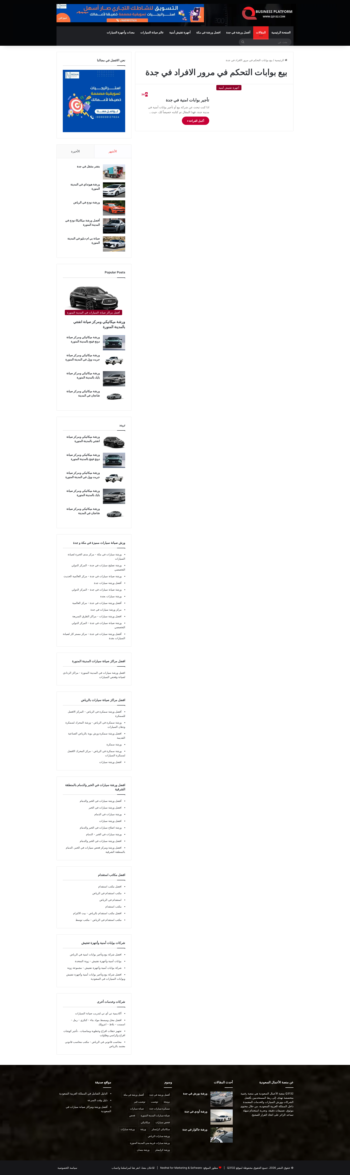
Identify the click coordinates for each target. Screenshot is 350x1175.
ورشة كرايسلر (162, 1149)
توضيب (154, 1101)
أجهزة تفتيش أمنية (180, 32)
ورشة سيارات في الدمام (108, 814)
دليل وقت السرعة (98, 1100)
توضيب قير (139, 1101)
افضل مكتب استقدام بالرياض (105, 913)
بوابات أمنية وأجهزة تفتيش (106, 961)
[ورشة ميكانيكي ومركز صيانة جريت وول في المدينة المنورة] (114, 360)
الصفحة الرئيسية (281, 32)
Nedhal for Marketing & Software (180, 1167)
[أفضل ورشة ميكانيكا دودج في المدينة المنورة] (114, 226)
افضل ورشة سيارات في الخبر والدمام (101, 840)
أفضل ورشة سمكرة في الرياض (104, 711)
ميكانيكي (145, 1122)
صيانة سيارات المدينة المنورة (155, 1115)
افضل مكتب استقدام (110, 886)
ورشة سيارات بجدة (111, 596)
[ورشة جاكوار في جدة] (221, 1135)
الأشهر (113, 151)
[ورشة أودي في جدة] (221, 1117)
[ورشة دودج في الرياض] (114, 208)
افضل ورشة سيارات (110, 616)
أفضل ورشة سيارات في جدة (105, 602)
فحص (132, 1115)
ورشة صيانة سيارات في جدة (105, 576)
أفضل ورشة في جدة (238, 32)
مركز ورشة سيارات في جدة (106, 609)
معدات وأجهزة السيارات (121, 32)
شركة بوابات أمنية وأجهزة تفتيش (103, 967)
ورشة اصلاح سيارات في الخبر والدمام (101, 827)
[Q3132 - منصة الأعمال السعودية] (267, 13)
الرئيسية (280, 60)
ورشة (143, 1129)
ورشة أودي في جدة (196, 1111)
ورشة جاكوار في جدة (194, 1129)
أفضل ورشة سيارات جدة (108, 582)
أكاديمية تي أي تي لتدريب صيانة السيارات (98, 1013)
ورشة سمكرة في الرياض (107, 722)
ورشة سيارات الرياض (159, 1136)
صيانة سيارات (137, 1108)
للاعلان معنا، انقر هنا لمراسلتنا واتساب (133, 1167)
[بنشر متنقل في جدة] (114, 172)
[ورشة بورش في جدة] (221, 1099)
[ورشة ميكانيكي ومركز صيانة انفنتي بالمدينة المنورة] (114, 442)
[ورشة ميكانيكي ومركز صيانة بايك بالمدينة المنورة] (114, 378)
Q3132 (230, 1167)
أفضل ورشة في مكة (134, 1094)
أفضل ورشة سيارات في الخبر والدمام (101, 800)
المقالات (261, 32)
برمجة (167, 1101)
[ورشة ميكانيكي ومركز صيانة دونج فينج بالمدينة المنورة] (114, 342)
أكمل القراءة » (195, 120)
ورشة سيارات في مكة (109, 554)
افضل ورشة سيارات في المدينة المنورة (103, 672)
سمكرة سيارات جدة (159, 1108)
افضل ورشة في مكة (208, 32)
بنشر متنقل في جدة (88, 166)
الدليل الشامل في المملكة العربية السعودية (83, 1093)
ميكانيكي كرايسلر (161, 1129)
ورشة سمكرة (114, 744)
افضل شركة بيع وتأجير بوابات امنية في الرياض (96, 954)
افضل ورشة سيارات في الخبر (105, 807)
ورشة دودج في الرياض (86, 202)
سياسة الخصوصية (67, 1167)
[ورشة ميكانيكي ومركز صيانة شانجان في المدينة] (114, 396)
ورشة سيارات (128, 1129)
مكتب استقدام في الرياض (107, 893)
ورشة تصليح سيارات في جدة (105, 565)
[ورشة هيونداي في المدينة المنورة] (114, 190)
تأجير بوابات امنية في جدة (187, 100)
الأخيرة (75, 151)
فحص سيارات (163, 1122)
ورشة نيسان (143, 1149)
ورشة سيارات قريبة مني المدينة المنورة (150, 1142)
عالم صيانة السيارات (152, 32)
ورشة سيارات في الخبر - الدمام (104, 834)
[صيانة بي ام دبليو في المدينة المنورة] (114, 244)
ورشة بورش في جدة (195, 1093)
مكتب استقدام (113, 906)
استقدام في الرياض (110, 899)
